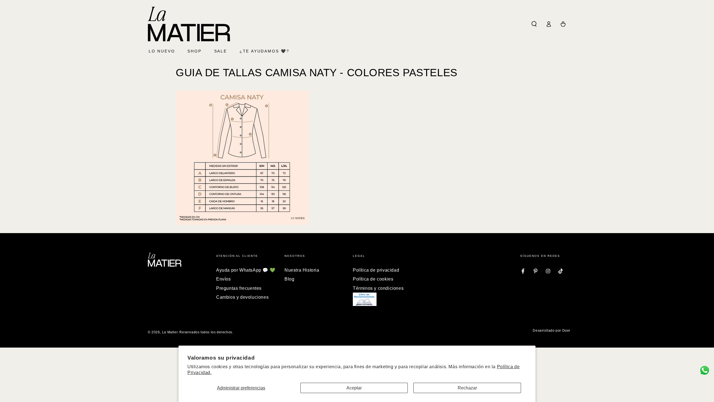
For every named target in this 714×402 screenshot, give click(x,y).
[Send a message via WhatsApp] (704, 370)
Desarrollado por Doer (551, 330)
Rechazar (467, 388)
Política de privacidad (376, 270)
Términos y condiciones (378, 288)
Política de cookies (373, 279)
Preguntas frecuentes (239, 288)
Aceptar (354, 388)
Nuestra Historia (301, 270)
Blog (289, 279)
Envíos (223, 279)
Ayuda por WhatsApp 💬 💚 (245, 270)
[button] (534, 24)
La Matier (169, 332)
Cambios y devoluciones (242, 297)
